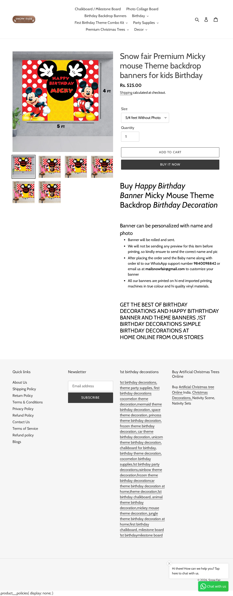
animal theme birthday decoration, (141, 502)
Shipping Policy (24, 389)
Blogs (17, 442)
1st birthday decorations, (138, 382)
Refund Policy (23, 415)
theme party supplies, (137, 388)
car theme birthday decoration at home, (142, 486)
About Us (20, 382)
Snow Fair (214, 580)
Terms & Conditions (28, 402)
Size (124, 109)
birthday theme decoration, (141, 453)
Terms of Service (25, 428)
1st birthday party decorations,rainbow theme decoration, (141, 469)
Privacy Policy (23, 409)
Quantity (127, 128)
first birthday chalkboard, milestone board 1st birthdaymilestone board (142, 529)
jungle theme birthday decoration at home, (142, 518)
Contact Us (21, 422)
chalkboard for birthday (138, 448)
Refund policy (23, 435)
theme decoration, (144, 491)
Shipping (126, 93)
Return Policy (23, 395)
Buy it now (170, 164)
